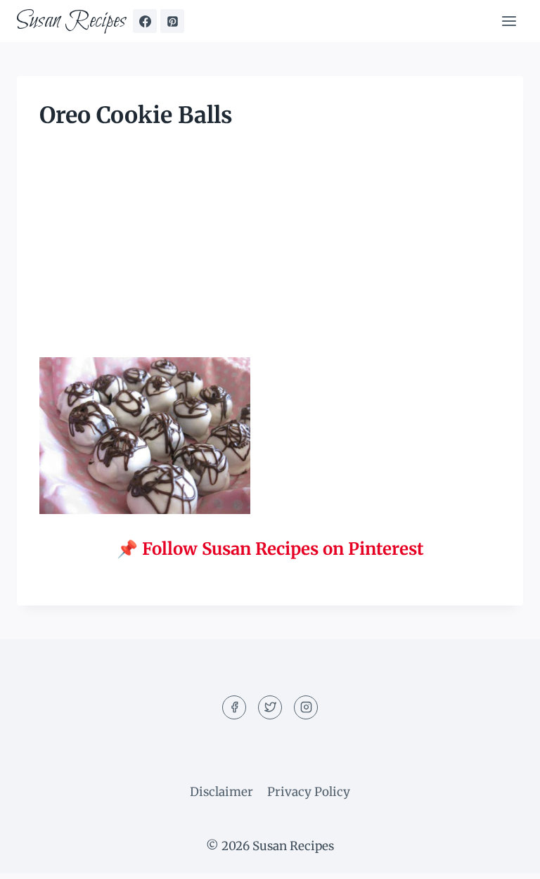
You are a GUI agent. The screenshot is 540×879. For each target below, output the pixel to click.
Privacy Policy (308, 792)
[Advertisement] (270, 253)
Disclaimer (221, 792)
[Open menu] (508, 20)
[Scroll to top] (504, 857)
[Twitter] (270, 707)
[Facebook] (145, 21)
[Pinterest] (172, 21)
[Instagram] (306, 707)
